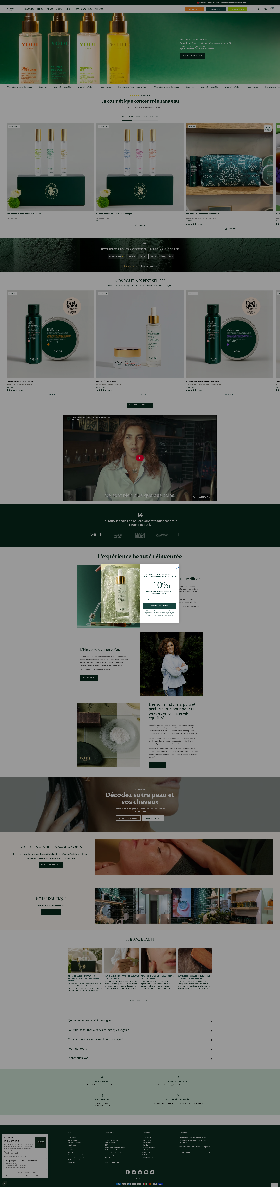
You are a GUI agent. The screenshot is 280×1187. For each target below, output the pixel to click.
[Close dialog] (177, 566)
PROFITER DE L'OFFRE (159, 606)
